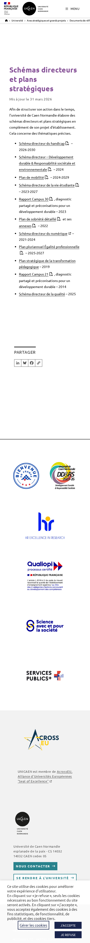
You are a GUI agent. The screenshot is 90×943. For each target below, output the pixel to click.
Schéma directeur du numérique (43, 233)
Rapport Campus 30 (33, 199)
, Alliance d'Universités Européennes (45, 776)
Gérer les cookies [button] (33, 925)
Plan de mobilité (31, 177)
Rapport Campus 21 (33, 274)
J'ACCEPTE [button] (68, 925)
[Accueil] (6, 20)
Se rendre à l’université (42, 878)
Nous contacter (33, 866)
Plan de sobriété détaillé (37, 219)
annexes (25, 225)
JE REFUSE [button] (68, 935)
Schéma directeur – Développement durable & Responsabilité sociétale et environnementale (47, 163)
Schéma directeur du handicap (42, 143)
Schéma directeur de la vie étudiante (47, 185)
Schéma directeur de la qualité (42, 294)
